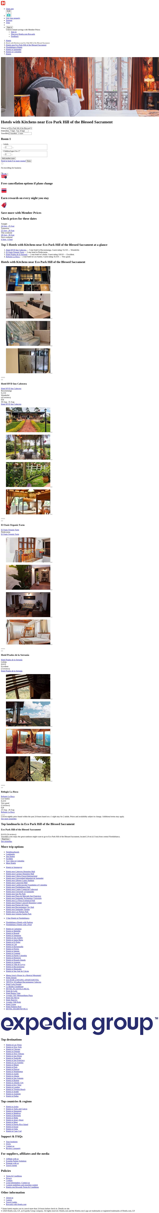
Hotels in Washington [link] (14, 1071)
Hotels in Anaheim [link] (13, 1094)
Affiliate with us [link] (12, 1159)
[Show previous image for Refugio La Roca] (2, 785)
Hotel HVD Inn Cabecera (16, 250)
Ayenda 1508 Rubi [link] (13, 1002)
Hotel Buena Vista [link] (13, 993)
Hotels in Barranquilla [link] (14, 947)
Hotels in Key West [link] (13, 1085)
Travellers (5, 133)
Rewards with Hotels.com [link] (16, 1204)
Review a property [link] (13, 1148)
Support (9, 20)
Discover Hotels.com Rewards (23, 34)
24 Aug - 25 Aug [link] (7, 226)
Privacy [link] (9, 1178)
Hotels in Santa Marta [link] (14, 940)
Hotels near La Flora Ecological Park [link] (20, 900)
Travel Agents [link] (11, 1165)
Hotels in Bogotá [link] (12, 933)
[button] (79, 846)
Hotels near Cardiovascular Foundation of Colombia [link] (26, 885)
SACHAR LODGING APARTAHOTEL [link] (22, 980)
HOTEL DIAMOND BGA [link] (17, 1009)
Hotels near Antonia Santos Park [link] (18, 914)
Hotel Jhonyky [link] (12, 1000)
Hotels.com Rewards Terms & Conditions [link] (22, 1187)
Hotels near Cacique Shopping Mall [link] (20, 874)
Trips (8, 23)
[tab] (12, 852)
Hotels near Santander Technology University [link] (24, 898)
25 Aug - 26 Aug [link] (7, 230)
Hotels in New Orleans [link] (15, 1054)
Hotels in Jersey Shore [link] (14, 1120)
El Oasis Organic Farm (15, 252)
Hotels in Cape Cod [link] (13, 1131)
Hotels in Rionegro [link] (13, 958)
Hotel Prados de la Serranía (16, 254)
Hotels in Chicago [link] (13, 1049)
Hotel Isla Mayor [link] (12, 998)
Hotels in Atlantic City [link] (14, 1083)
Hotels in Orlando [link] (13, 1051)
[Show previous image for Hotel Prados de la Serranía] (2, 648)
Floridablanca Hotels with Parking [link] (19, 922)
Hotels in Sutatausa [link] (13, 935)
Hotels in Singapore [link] (13, 1111)
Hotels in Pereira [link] (12, 949)
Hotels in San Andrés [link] (14, 938)
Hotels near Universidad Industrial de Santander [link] (24, 878)
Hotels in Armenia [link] (13, 962)
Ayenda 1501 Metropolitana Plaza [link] (19, 995)
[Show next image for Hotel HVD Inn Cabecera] (4, 377)
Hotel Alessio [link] (11, 978)
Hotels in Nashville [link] (13, 1058)
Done (29, 161)
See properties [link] (6, 841)
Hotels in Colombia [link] (13, 52)
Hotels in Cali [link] (11, 944)
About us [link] (9, 1198)
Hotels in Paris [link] (11, 1067)
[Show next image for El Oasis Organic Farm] (4, 518)
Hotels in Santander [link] (13, 49)
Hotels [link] (8, 41)
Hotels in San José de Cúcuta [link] (17, 971)
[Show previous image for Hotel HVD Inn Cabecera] (2, 377)
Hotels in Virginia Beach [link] (15, 1089)
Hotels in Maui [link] (12, 1122)
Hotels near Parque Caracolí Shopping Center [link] (24, 903)
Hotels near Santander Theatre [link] (18, 909)
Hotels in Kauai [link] (12, 1127)
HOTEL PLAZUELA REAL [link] (17, 989)
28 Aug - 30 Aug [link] (7, 235)
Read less (5, 839)
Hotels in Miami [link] (12, 1065)
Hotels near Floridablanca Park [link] (18, 887)
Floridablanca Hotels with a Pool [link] (19, 925)
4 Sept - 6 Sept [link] (7, 239)
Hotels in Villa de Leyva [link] (15, 964)
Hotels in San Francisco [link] (15, 1060)
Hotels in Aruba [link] (12, 1107)
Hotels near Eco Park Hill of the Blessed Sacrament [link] (26, 45)
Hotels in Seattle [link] (12, 1092)
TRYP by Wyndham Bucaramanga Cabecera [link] (23, 982)
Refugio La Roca (13, 257)
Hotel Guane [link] (11, 1004)
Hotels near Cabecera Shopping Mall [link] (20, 872)
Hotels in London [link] (13, 1087)
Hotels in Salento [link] (12, 951)
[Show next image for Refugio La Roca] (4, 785)
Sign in (9, 27)
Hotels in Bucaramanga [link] (15, 967)
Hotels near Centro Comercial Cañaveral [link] (22, 889)
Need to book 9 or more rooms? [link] (13, 161)
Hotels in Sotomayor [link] (14, 867)
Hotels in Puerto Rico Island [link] (17, 1124)
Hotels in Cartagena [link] (13, 929)
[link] (32, 36)
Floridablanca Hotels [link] (14, 47)
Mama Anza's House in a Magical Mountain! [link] (23, 975)
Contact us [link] (10, 1146)
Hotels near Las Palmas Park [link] (17, 912)
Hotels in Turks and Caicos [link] (16, 1109)
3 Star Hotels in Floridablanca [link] (17, 918)
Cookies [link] (9, 1180)
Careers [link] (9, 1200)
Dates (3, 131)
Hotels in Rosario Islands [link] (16, 960)
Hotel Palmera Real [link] (13, 1007)
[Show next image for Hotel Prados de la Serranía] (4, 648)
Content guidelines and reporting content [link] (22, 1185)
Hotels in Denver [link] (12, 1069)
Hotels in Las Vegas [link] (14, 1045)
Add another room (8, 158)
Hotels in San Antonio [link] (14, 1078)
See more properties (9, 819)
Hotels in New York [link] (14, 1047)
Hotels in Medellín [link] (13, 931)
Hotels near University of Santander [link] (20, 892)
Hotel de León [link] (11, 991)
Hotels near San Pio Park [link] (16, 894)
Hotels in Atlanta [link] (12, 1076)
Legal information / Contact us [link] (18, 1183)
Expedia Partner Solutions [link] (16, 1161)
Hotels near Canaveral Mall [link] (16, 883)
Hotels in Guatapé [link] (13, 953)
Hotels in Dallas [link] (12, 1096)
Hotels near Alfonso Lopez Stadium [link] (20, 880)
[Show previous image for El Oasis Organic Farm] (2, 518)
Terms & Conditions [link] (14, 1176)
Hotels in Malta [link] (12, 1118)
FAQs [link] (8, 1144)
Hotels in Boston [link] (12, 1080)
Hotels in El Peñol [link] (13, 942)
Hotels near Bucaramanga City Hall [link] (20, 907)
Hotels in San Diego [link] (14, 1056)
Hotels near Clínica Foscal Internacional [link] (21, 876)
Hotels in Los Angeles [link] (14, 1063)
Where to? (5, 128)
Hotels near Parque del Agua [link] (17, 905)
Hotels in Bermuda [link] (13, 1115)
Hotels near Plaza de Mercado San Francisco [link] (23, 896)
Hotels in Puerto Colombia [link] (16, 956)
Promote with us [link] (12, 1163)
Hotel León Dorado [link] (13, 984)
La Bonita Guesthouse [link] (14, 986)
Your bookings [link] (12, 1142)
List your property (13, 18)
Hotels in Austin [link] (12, 1074)
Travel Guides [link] (11, 1202)
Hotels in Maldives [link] (13, 1113)
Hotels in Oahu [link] (12, 1129)
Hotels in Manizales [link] (13, 969)
